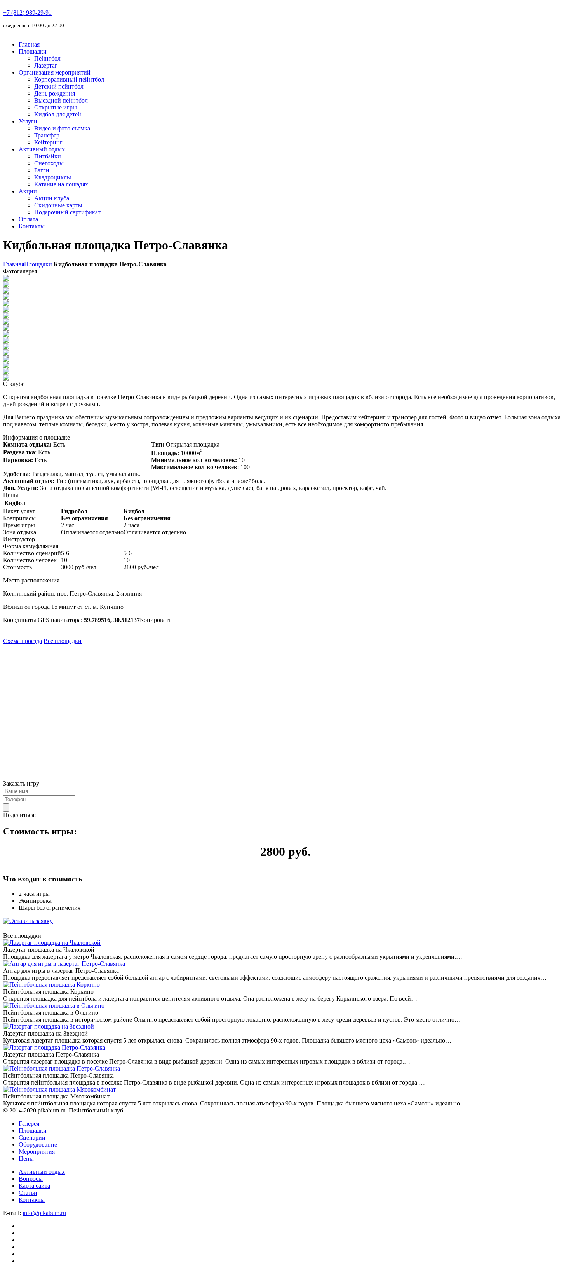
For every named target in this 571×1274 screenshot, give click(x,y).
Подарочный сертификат (67, 212)
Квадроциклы (52, 177)
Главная (29, 44)
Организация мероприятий (55, 72)
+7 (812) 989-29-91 (27, 12)
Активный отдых (42, 149)
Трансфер (46, 135)
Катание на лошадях (61, 184)
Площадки (33, 51)
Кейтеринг (48, 142)
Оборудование (38, 1144)
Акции (28, 191)
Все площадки (63, 641)
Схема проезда (22, 641)
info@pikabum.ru (44, 1213)
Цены (26, 1158)
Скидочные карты (58, 205)
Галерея (29, 1123)
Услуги (28, 121)
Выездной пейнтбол (61, 100)
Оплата (28, 219)
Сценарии (32, 1137)
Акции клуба (51, 198)
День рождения (54, 93)
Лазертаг (45, 65)
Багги (41, 170)
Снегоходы (49, 163)
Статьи (28, 1192)
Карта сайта (34, 1185)
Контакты (32, 226)
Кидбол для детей (57, 114)
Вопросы (31, 1178)
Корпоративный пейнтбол (69, 79)
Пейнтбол (47, 58)
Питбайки (47, 156)
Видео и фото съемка (62, 128)
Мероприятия (37, 1151)
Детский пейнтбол (59, 86)
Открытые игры (55, 107)
